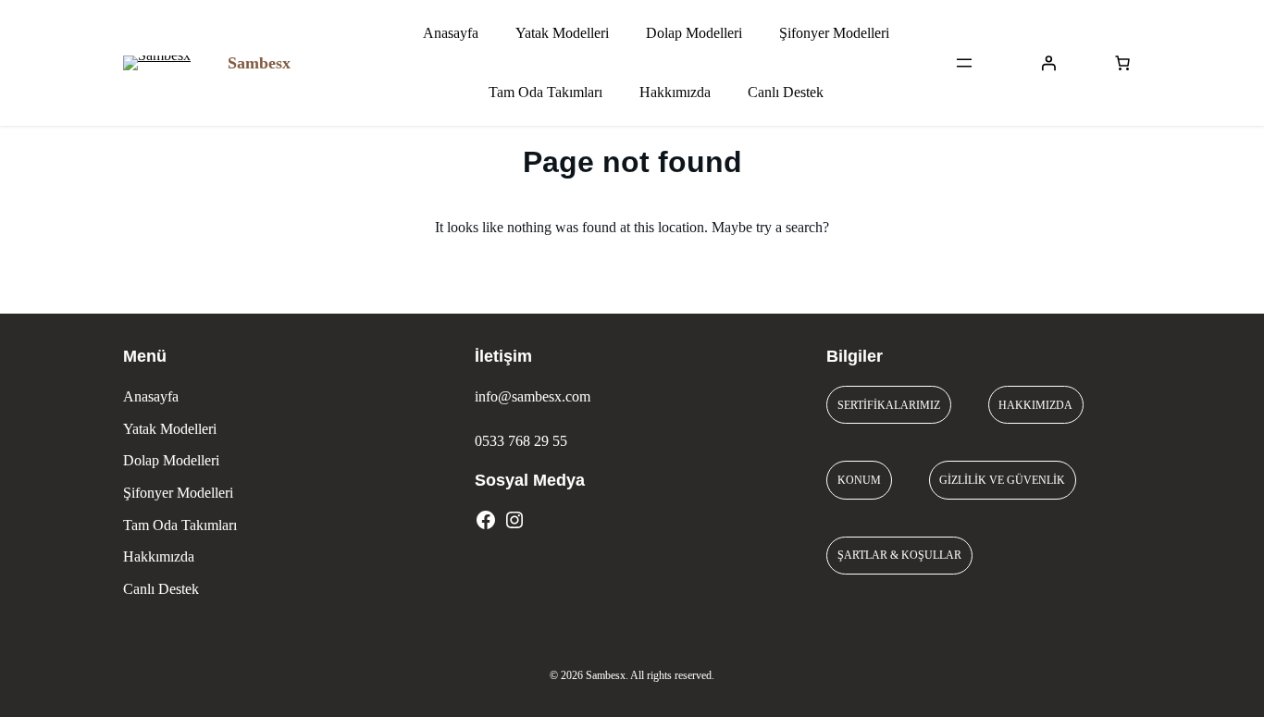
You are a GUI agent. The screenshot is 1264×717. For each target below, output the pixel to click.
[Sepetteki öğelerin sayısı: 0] (1122, 62)
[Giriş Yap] (1048, 62)
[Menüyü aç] (964, 63)
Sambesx (259, 63)
